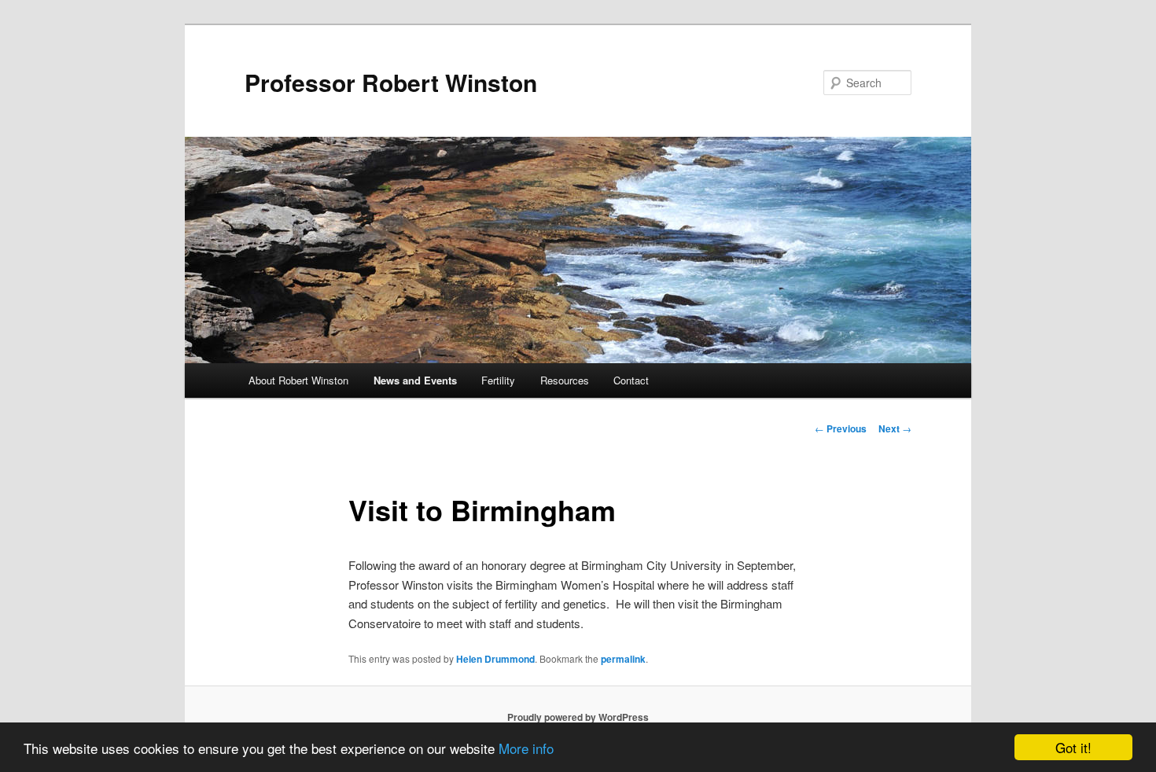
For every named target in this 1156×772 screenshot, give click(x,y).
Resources (564, 380)
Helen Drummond (495, 659)
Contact (631, 380)
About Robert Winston (298, 380)
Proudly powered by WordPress (578, 717)
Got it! (1073, 747)
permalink (623, 659)
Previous (841, 428)
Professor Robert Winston (391, 82)
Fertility (498, 380)
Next (894, 428)
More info (526, 748)
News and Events (415, 380)
